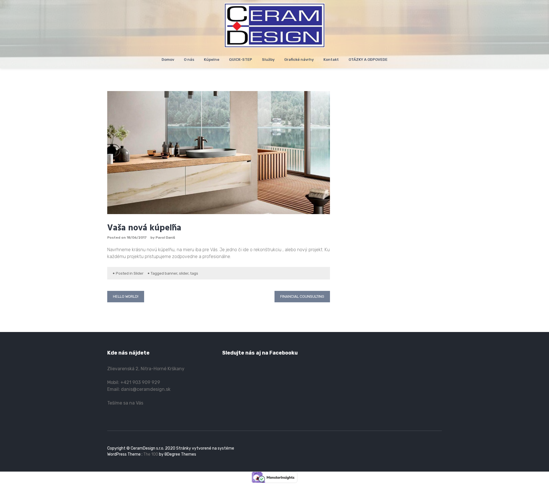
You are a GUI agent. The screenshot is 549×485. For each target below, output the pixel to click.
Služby (268, 59)
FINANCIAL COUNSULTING (302, 296)
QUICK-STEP (240, 59)
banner (171, 273)
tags (194, 273)
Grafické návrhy (299, 59)
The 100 (151, 454)
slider (183, 273)
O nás (189, 59)
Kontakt (331, 59)
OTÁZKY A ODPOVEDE (368, 59)
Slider (139, 273)
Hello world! (125, 296)
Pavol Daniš (165, 238)
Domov (168, 59)
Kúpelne (211, 59)
